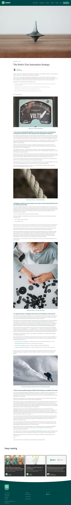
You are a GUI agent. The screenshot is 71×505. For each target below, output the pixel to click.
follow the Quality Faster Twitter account (41, 431)
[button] (42, 3)
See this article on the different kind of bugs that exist (43, 325)
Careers (56, 2)
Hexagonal (17, 343)
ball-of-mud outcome (45, 345)
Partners (47, 2)
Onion (21, 343)
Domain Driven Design (19, 345)
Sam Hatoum (19, 70)
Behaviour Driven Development (21, 341)
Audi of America (7, 494)
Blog (60, 2)
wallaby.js (15, 410)
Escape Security (27, 496)
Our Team (52, 2)
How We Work (35, 2)
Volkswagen (6, 497)
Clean (24, 343)
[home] (7, 2)
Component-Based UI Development (22, 347)
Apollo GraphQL (28, 494)
